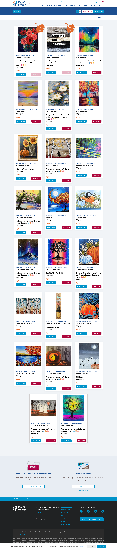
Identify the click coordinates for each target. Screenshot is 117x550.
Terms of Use (16, 535)
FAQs (80, 5)
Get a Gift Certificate (33, 486)
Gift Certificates (71, 5)
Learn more (80, 546)
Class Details (21, 74)
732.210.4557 (41, 519)
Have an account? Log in (83, 490)
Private (98, 11)
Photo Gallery (99, 5)
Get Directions (42, 513)
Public (87, 11)
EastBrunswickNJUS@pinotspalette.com (48, 516)
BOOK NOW (96, 72)
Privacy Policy (23, 535)
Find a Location (85, 1)
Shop (85, 5)
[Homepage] (24, 508)
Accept (102, 546)
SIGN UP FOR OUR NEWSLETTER (92, 519)
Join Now (83, 486)
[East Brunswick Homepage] (20, 3)
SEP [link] (100, 18)
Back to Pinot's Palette (67, 1)
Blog (91, 5)
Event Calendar (46, 5)
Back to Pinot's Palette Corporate (23, 499)
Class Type (17, 11)
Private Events (59, 5)
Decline (91, 546)
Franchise (77, 1)
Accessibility (31, 535)
